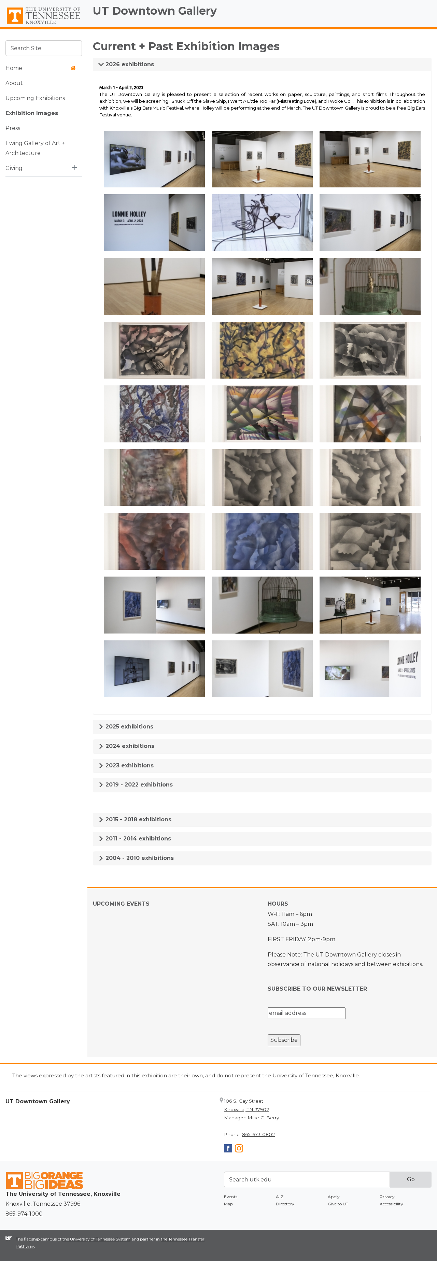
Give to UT (338, 1203)
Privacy (387, 1196)
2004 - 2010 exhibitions (139, 858)
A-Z (279, 1196)
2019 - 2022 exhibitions (138, 784)
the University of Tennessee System (96, 1239)
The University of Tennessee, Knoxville (43, 24)
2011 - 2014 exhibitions (137, 838)
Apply (334, 1196)
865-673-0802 (258, 1134)
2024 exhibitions (129, 746)
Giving (14, 168)
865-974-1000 (24, 1213)
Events (230, 1196)
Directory (285, 1203)
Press (12, 128)
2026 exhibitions (129, 64)
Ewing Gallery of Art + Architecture (35, 148)
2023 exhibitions (129, 765)
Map (228, 1203)
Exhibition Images (31, 113)
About (14, 83)
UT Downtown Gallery (155, 10)
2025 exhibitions (128, 726)
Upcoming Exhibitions (35, 98)
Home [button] (13, 68)
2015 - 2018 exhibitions (137, 819)
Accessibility (391, 1203)
